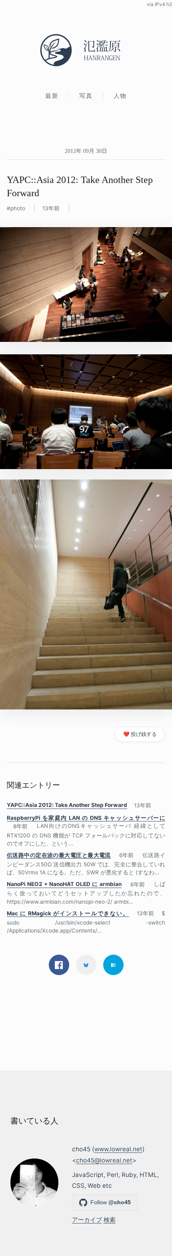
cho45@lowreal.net (104, 1160)
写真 (85, 96)
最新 (51, 96)
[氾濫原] (86, 50)
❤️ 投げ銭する (140, 734)
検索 (110, 1219)
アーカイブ (87, 1219)
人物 (120, 96)
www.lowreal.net (118, 1149)
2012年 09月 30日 (86, 151)
